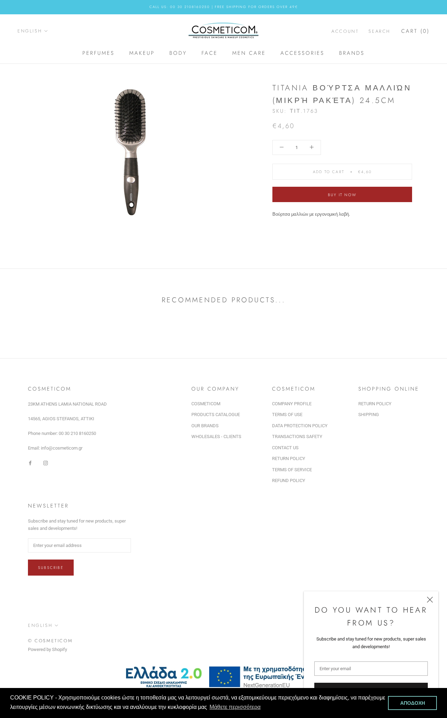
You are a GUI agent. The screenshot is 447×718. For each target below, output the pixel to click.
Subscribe (51, 567)
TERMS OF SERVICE (292, 469)
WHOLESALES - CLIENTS (216, 436)
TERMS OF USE (287, 414)
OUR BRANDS (205, 425)
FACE (209, 53)
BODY (178, 53)
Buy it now (342, 195)
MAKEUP (142, 53)
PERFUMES (98, 53)
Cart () (415, 31)
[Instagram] (45, 462)
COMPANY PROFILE (292, 403)
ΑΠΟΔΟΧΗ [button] (412, 703)
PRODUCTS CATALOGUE (215, 414)
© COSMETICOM (50, 640)
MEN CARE (249, 53)
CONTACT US (285, 447)
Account (345, 31)
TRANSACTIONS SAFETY (297, 436)
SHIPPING (368, 414)
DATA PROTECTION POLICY (300, 425)
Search (379, 31)
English (29, 31)
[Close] (430, 600)
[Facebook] (30, 462)
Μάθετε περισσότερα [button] (235, 707)
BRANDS (352, 53)
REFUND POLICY (288, 480)
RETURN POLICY (288, 458)
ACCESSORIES (302, 53)
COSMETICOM (205, 403)
